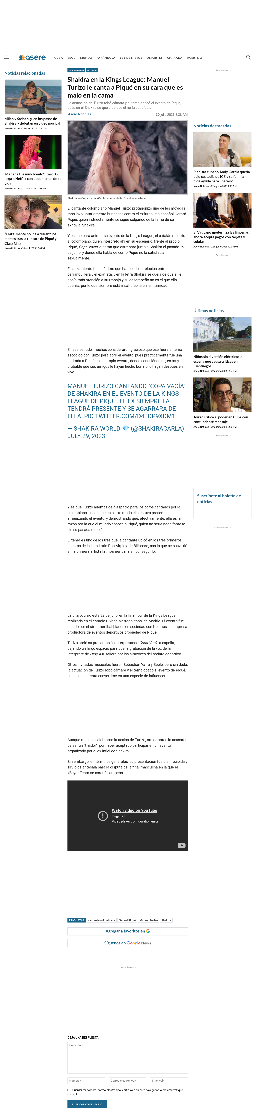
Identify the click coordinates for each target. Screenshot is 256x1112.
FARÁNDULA (76, 70)
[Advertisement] (128, 26)
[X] (106, 954)
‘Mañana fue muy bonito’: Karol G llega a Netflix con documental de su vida (32, 178)
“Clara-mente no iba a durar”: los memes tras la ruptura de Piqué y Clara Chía (30, 238)
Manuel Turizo (148, 920)
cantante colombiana (101, 920)
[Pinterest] (114, 954)
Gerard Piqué (127, 920)
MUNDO (92, 70)
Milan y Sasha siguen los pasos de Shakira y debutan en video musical (32, 121)
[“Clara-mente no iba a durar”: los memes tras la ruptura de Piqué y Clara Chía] (33, 212)
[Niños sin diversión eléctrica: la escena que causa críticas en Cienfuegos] (222, 334)
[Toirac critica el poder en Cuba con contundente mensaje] (222, 394)
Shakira (166, 920)
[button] (249, 58)
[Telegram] (131, 954)
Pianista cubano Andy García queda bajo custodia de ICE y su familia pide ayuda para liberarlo (221, 176)
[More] (140, 954)
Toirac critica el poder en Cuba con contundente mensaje (220, 419)
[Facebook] (97, 954)
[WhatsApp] (123, 954)
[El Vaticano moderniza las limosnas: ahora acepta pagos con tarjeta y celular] (222, 210)
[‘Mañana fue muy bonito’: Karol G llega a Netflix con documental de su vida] (33, 152)
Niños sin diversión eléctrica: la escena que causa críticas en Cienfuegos (217, 361)
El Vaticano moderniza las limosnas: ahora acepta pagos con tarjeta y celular (221, 237)
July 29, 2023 (86, 436)
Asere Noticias (12, 128)
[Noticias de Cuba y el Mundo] (32, 57)
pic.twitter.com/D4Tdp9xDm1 (129, 416)
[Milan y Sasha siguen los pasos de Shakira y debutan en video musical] (33, 97)
